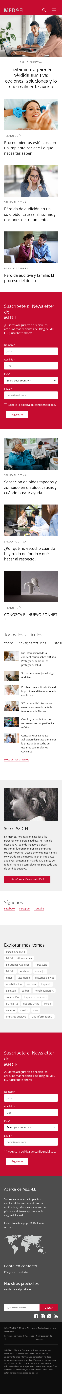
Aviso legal (30, 1335)
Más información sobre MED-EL (27, 879)
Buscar (49, 1307)
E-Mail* (8, 388)
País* (7, 374)
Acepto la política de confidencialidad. (32, 405)
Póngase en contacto (16, 1272)
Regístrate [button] (17, 414)
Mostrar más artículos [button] (16, 759)
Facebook (9, 908)
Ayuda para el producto (17, 1289)
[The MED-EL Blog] (14, 10)
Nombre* (9, 345)
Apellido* (9, 359)
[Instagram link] (43, 1316)
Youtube (39, 908)
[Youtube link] (56, 1316)
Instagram (24, 908)
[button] (54, 10)
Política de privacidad (14, 1335)
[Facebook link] (36, 1316)
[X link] (49, 1316)
